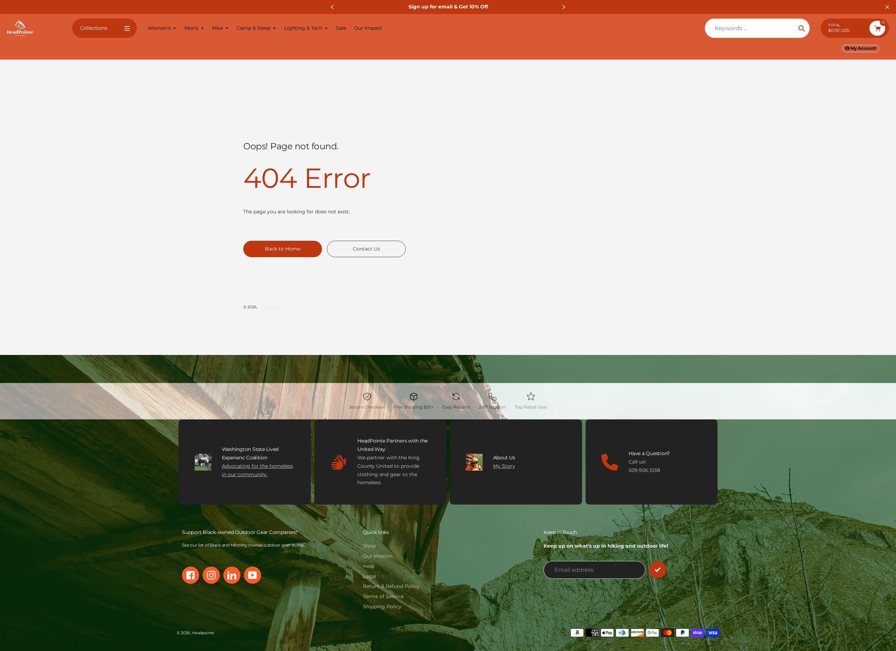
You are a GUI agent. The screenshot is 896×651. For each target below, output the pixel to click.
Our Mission (377, 556)
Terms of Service (383, 596)
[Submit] (657, 569)
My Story (504, 466)
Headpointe (269, 306)
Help (368, 566)
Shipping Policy (382, 606)
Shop (369, 546)
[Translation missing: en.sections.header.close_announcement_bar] (887, 7)
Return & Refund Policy (391, 586)
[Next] (563, 7)
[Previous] (332, 7)
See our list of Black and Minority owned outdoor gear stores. (243, 545)
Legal (369, 576)
